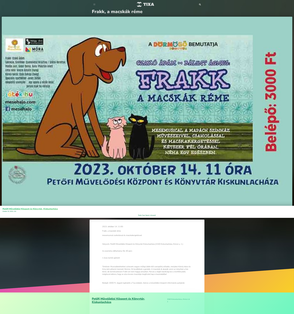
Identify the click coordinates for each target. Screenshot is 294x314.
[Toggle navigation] (94, 4)
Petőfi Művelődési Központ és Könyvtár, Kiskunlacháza (30, 208)
